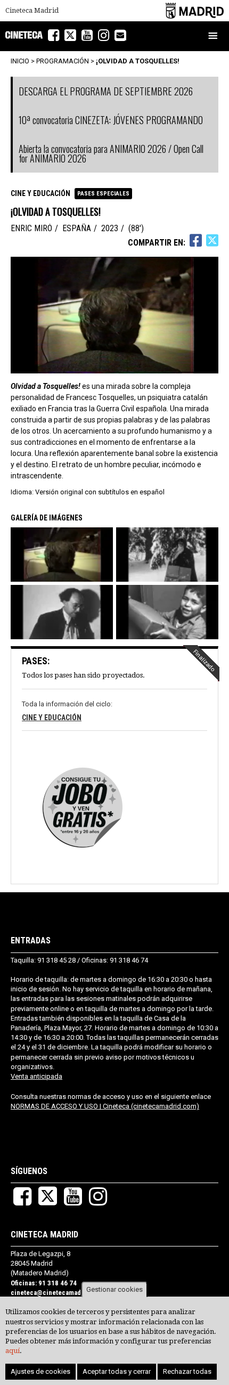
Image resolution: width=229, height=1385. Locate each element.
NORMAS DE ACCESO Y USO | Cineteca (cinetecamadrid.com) (105, 1106)
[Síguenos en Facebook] (53, 35)
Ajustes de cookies (40, 1371)
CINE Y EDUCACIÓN (40, 193)
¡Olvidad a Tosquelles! (137, 61)
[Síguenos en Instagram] (103, 35)
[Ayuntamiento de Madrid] (195, 10)
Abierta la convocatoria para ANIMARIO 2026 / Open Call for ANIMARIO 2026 (111, 153)
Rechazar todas (187, 1371)
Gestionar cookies (114, 1289)
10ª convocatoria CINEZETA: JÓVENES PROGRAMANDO (111, 120)
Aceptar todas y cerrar (117, 1371)
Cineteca (24, 35)
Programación (62, 61)
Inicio (20, 61)
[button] (62, 554)
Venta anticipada (36, 1076)
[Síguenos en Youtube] (87, 35)
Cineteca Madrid (32, 10)
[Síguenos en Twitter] (70, 35)
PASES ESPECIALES (103, 193)
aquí (12, 1351)
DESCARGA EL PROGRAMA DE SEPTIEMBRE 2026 (106, 91)
